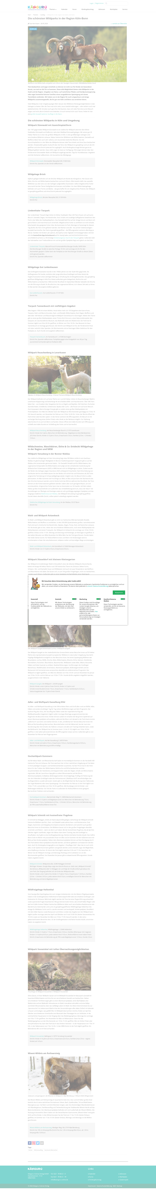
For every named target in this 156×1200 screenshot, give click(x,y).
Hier (96, 611)
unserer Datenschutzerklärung (97, 586)
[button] (119, 592)
